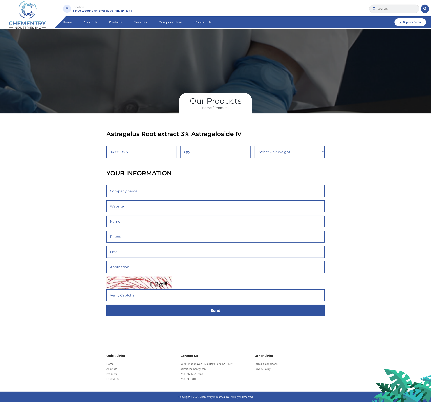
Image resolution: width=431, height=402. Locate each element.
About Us (90, 22)
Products (116, 22)
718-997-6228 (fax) (191, 374)
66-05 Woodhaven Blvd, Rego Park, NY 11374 (207, 363)
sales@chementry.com (193, 368)
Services (140, 22)
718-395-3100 (188, 379)
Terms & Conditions (266, 363)
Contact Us (202, 22)
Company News (171, 22)
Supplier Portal (412, 22)
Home (67, 22)
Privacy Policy (263, 368)
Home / (207, 108)
